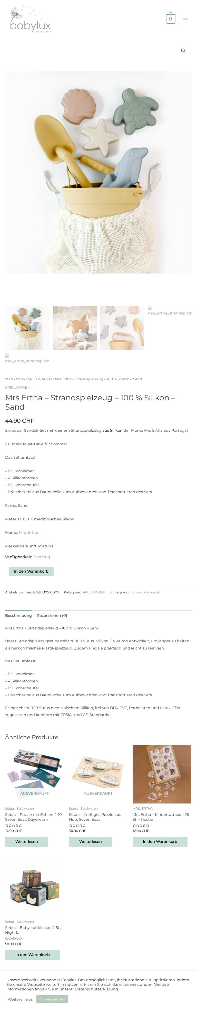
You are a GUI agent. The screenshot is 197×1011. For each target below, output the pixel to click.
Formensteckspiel (145, 592)
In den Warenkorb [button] (160, 841)
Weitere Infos (20, 999)
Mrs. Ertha (28, 532)
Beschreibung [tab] (18, 615)
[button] (183, 51)
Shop (20, 379)
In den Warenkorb (31, 571)
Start (9, 379)
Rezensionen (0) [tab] (52, 615)
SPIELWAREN (40, 379)
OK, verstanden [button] (52, 999)
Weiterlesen (26, 841)
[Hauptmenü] (185, 18)
